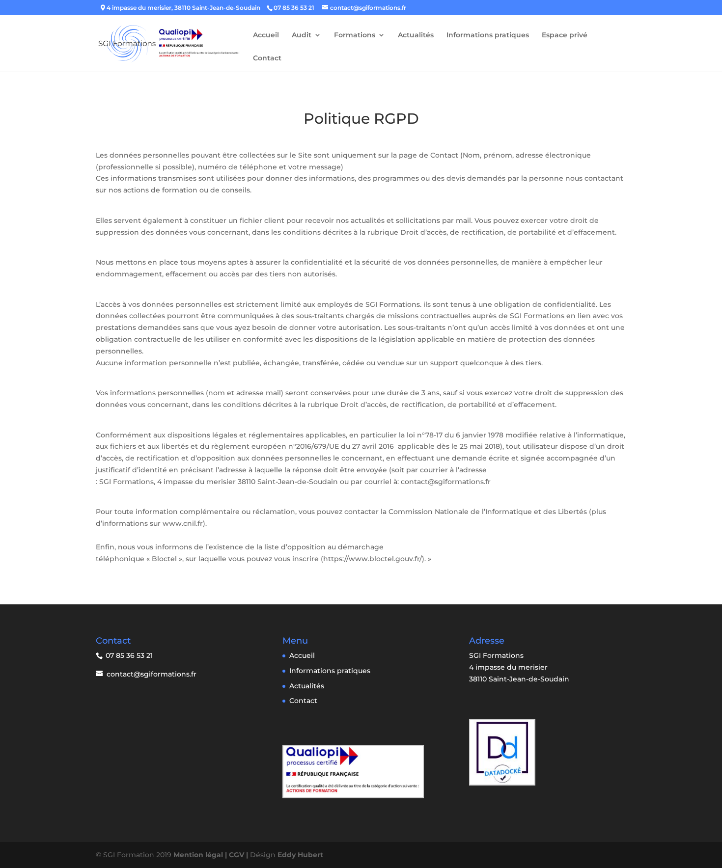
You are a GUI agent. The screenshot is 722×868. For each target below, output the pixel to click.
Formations (354, 35)
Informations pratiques (487, 35)
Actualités (416, 35)
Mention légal (199, 854)
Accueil (266, 35)
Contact (267, 58)
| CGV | (237, 854)
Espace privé (564, 35)
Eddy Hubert (300, 854)
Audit (301, 35)
